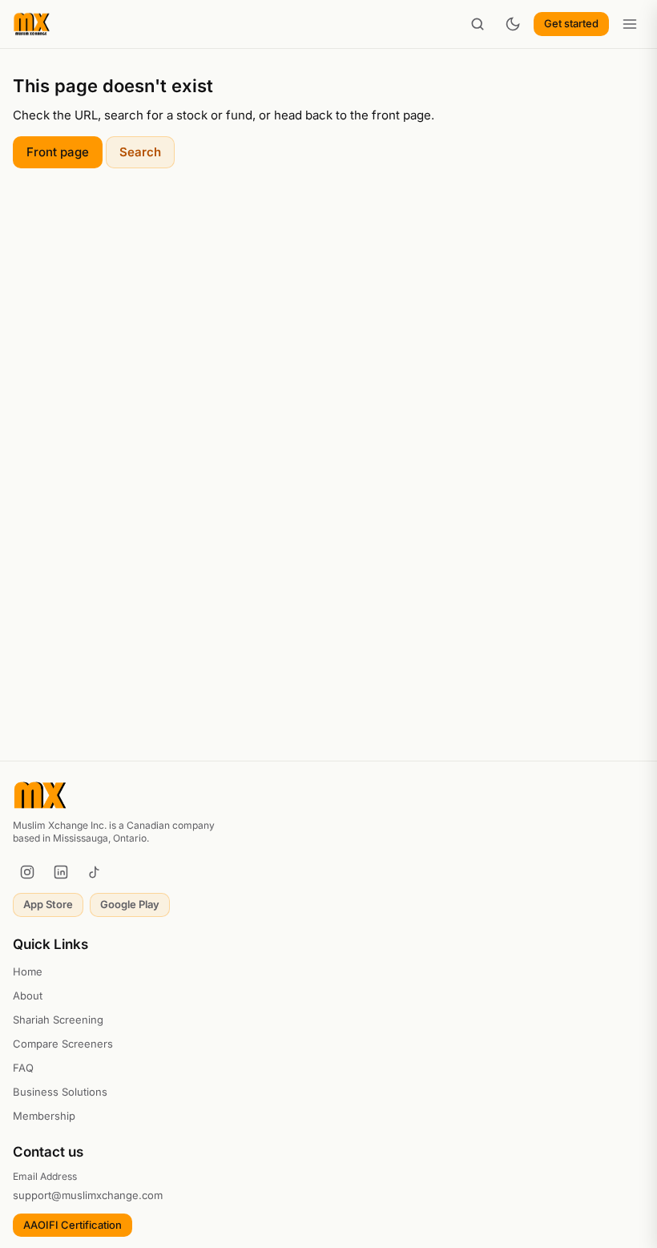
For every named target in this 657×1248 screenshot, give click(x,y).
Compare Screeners (63, 1043)
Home (27, 971)
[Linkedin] (60, 872)
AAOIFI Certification (72, 1224)
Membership (44, 1115)
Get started (571, 23)
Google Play (129, 904)
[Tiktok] (94, 872)
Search (140, 152)
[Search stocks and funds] (477, 24)
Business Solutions (60, 1091)
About (27, 995)
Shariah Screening (58, 1019)
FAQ (23, 1067)
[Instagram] (27, 872)
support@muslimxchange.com (88, 1195)
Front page (57, 152)
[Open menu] (629, 24)
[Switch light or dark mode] (512, 24)
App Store (48, 904)
